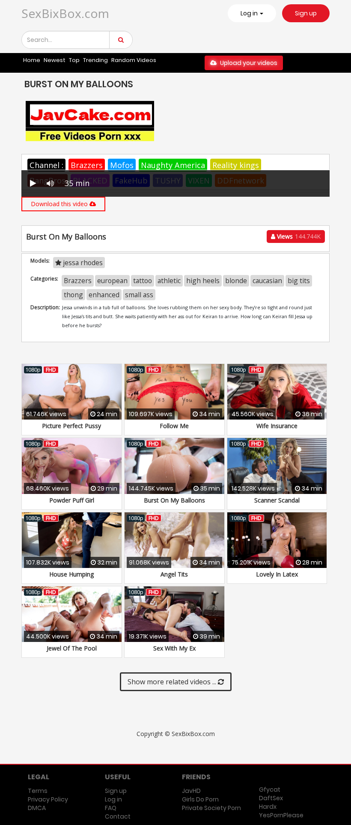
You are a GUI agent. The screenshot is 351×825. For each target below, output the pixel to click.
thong (73, 294)
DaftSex (271, 798)
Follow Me (174, 426)
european (112, 280)
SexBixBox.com (65, 13)
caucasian (267, 280)
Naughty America (173, 165)
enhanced (104, 294)
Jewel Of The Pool (72, 648)
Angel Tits (174, 574)
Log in (113, 799)
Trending (95, 60)
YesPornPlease (281, 815)
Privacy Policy (48, 799)
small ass (139, 294)
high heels (203, 280)
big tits (299, 280)
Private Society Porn (211, 808)
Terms (38, 791)
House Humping (71, 574)
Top (74, 60)
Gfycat (269, 789)
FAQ (110, 808)
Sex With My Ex (174, 648)
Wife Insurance (276, 426)
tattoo (142, 280)
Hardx (268, 806)
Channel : (46, 165)
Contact (118, 816)
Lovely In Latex (277, 574)
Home (31, 60)
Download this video (60, 204)
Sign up (306, 13)
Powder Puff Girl (71, 500)
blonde (236, 280)
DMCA (37, 808)
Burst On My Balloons (174, 500)
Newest (54, 60)
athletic (169, 280)
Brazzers (87, 165)
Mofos (122, 165)
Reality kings (235, 165)
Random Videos (133, 60)
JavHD (191, 791)
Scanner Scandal (277, 500)
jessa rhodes (82, 262)
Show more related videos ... (173, 681)
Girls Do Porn (200, 799)
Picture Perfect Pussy (71, 426)
